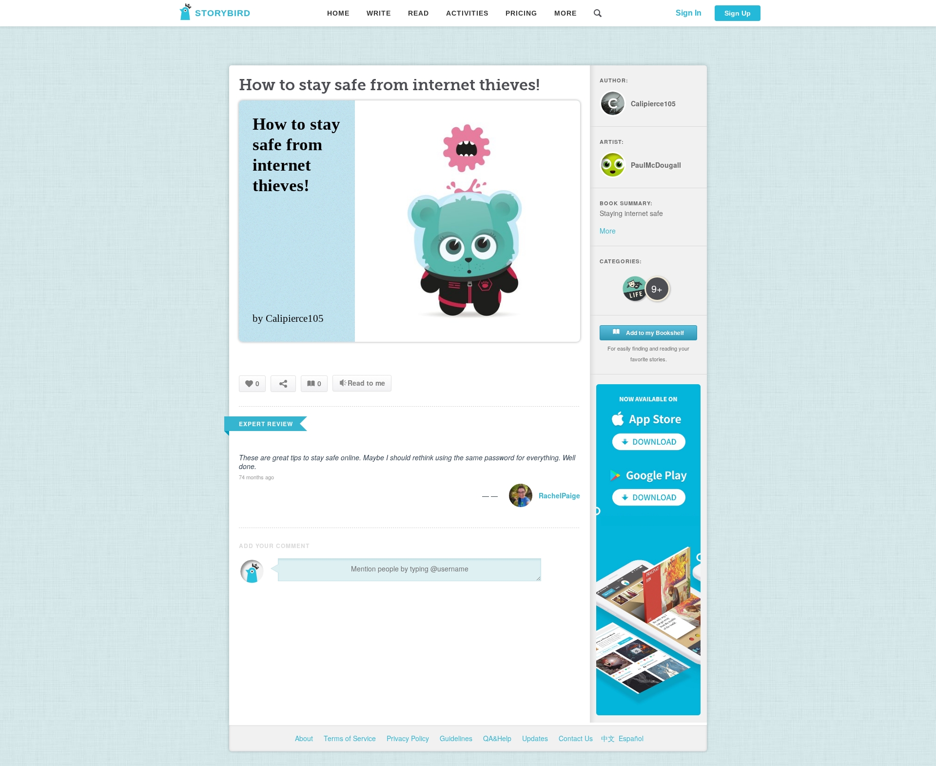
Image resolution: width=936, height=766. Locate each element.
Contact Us (577, 738)
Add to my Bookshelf (654, 332)
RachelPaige (559, 495)
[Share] (283, 383)
